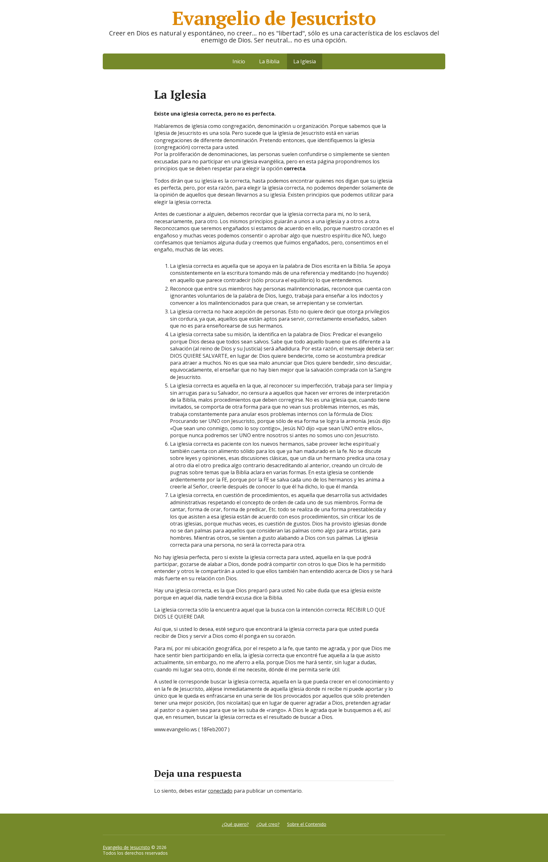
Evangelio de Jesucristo (126, 847)
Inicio (238, 61)
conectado (220, 790)
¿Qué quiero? (235, 824)
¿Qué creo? (267, 824)
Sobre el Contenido (306, 824)
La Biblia (269, 61)
